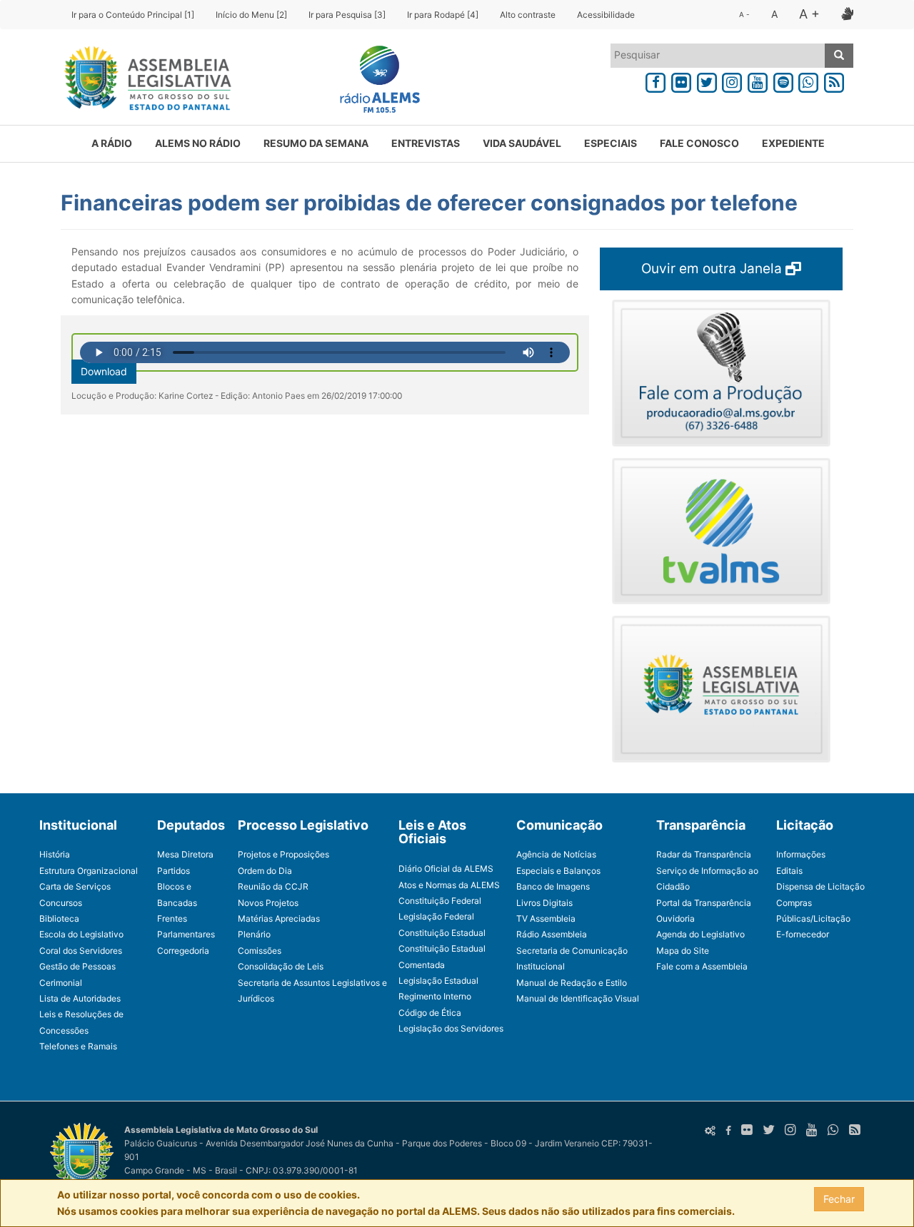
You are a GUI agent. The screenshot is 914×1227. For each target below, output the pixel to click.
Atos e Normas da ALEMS (449, 885)
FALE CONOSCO (699, 143)
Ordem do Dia (265, 870)
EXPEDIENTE (793, 143)
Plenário (254, 934)
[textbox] (718, 55)
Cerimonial (60, 982)
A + (809, 13)
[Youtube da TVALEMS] (757, 80)
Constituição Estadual (442, 932)
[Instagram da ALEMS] (731, 80)
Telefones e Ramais (78, 1046)
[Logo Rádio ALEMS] (374, 81)
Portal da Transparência (703, 902)
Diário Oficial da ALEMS (445, 868)
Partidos (173, 870)
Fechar (839, 1199)
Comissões (259, 950)
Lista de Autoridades (80, 998)
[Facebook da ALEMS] (655, 80)
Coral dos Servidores (80, 950)
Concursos (60, 902)
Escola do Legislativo (81, 934)
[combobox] (718, 56)
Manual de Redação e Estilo (571, 982)
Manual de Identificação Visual (577, 998)
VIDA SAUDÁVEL (522, 143)
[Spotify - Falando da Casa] (783, 80)
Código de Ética (429, 1012)
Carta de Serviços (75, 886)
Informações (800, 854)
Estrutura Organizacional (88, 870)
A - (744, 14)
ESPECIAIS (610, 143)
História (54, 854)
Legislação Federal (436, 916)
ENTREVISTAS (425, 143)
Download (104, 371)
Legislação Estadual (438, 980)
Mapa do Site (682, 950)
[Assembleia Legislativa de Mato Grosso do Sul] (143, 81)
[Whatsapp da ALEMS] (809, 80)
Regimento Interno (434, 996)
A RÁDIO (111, 143)
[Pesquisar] (839, 56)
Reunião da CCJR (273, 886)
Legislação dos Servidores (450, 1028)
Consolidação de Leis (280, 966)
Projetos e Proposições (283, 854)
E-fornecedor (802, 934)
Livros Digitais (544, 902)
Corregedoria (183, 950)
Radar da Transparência (703, 854)
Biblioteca (59, 918)
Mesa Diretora (185, 854)
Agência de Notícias (556, 854)
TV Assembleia (546, 918)
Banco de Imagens (553, 886)
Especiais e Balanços (558, 870)
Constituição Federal (439, 900)
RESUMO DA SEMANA (315, 143)
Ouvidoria (675, 918)
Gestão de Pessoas (77, 966)
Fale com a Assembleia (702, 966)
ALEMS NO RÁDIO (198, 143)
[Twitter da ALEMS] (706, 80)
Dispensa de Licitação (820, 886)
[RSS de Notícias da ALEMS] (834, 80)
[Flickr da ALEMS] (681, 80)
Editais (789, 870)
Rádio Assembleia (551, 934)
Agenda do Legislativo (700, 934)
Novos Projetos (268, 902)
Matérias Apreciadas (279, 918)
